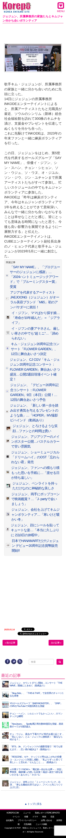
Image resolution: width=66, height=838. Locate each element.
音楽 (52, 816)
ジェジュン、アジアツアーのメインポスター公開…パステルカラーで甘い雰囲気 (35, 441)
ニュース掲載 (41, 824)
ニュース (27, 813)
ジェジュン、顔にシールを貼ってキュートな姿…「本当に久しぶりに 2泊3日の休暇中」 (35, 530)
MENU (61, 11)
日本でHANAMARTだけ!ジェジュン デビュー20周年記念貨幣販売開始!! (35, 546)
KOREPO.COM (13, 813)
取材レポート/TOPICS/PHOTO (47, 813)
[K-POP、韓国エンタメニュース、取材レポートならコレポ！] (17, 5)
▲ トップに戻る (33, 803)
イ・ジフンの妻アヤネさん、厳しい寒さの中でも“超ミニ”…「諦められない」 (35, 333)
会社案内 (9, 820)
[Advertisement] (33, 32)
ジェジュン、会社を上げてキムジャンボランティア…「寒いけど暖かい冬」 (35, 514)
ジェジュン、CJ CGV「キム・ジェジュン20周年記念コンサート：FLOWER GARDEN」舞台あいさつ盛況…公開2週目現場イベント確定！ (35, 369)
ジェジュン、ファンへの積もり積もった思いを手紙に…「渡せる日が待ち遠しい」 (35, 472)
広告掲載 (27, 824)
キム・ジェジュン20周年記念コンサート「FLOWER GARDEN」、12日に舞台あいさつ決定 (35, 349)
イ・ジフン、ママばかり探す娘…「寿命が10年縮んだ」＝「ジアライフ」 (36, 318)
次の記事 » (56, 642)
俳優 (26, 816)
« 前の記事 (10, 642)
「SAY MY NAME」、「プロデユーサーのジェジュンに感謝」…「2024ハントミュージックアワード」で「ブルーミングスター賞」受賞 (35, 277)
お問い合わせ (46, 820)
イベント (16, 816)
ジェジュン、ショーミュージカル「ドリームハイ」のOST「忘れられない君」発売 (35, 457)
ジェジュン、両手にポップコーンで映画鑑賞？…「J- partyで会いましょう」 (35, 499)
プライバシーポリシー (27, 820)
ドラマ (35, 816)
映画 (44, 816)
